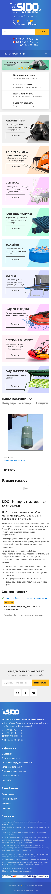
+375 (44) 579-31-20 (27, 38)
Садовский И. (29, 890)
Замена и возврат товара (14, 771)
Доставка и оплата (11, 758)
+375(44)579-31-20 (13, 730)
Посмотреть (9, 68)
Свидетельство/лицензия (22, 871)
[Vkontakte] (33, 692)
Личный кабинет (25, 16)
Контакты (6, 780)
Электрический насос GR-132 (16, 460)
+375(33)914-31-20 (13, 733)
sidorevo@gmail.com (13, 736)
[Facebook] (25, 692)
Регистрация (8, 794)
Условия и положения (12, 767)
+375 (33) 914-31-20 (27, 41)
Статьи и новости (10, 775)
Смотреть (15, 135)
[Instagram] (17, 692)
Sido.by (23, 885)
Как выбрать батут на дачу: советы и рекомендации (22, 607)
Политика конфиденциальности (17, 762)
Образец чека (7, 871)
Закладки (6, 803)
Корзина (6, 808)
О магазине (7, 754)
